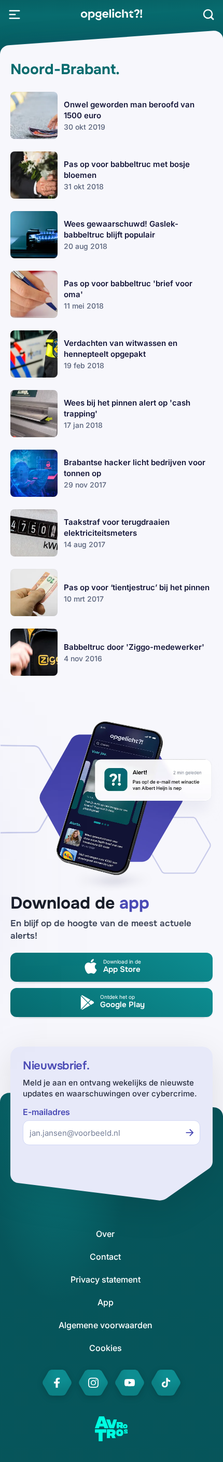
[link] (111, 14)
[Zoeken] (208, 14)
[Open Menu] (14, 14)
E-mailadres (46, 1112)
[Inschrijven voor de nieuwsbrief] (190, 1132)
